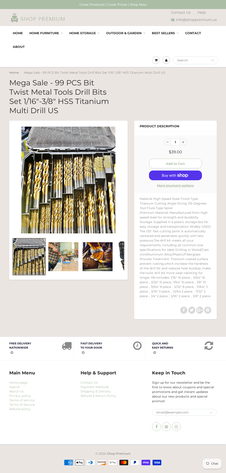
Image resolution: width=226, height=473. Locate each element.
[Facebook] (156, 426)
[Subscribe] (211, 412)
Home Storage (82, 33)
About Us (16, 391)
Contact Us (181, 12)
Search (14, 387)
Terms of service (21, 400)
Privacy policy (20, 396)
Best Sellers (163, 33)
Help (202, 12)
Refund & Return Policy (98, 396)
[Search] (212, 60)
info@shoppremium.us (196, 20)
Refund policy (19, 409)
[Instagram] (176, 426)
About (19, 47)
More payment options (175, 186)
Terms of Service (22, 405)
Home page (18, 383)
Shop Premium (119, 454)
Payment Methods (95, 387)
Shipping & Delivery (96, 391)
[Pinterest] (166, 426)
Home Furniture (44, 33)
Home (18, 33)
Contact (193, 33)
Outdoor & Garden (123, 33)
